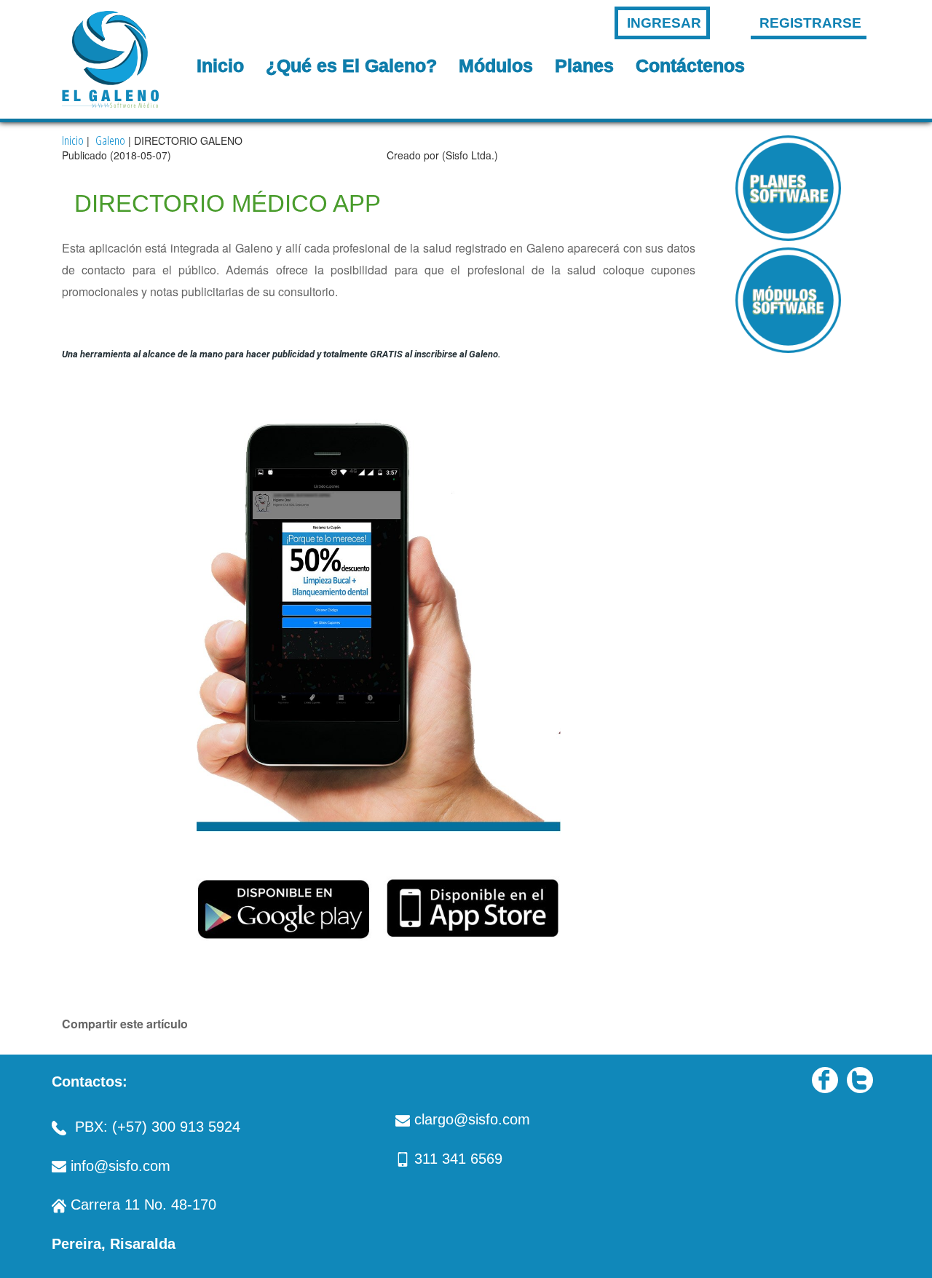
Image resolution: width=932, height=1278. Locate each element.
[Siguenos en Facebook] (825, 1079)
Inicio (220, 65)
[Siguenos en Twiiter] (860, 1079)
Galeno (110, 139)
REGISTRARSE (810, 23)
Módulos (496, 65)
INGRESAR (664, 23)
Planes (584, 65)
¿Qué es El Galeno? (351, 65)
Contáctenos (690, 65)
